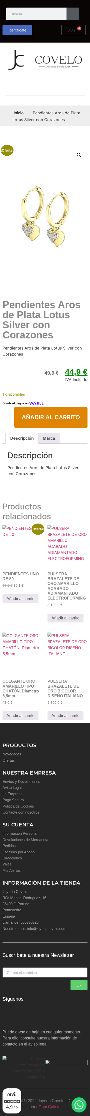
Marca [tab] (49, 438)
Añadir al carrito (51, 417)
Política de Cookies (18, 806)
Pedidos (9, 846)
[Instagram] (22, 1018)
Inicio (19, 112)
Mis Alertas (11, 870)
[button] (45, 88)
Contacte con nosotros (21, 812)
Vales (7, 864)
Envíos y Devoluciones (21, 781)
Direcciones (12, 858)
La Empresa (12, 794)
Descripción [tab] (22, 438)
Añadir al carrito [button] (20, 599)
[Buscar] (72, 14)
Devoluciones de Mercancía (25, 840)
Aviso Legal (12, 787)
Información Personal (19, 833)
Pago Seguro (13, 800)
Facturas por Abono (18, 852)
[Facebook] (8, 1018)
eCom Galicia (48, 1107)
